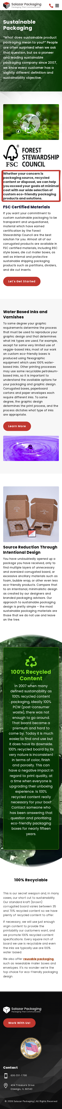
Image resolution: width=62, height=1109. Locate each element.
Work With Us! (19, 1023)
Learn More (17, 426)
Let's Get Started (21, 281)
